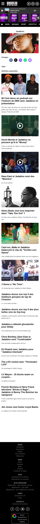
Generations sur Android (20, 479)
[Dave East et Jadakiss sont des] (20, 162)
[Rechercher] (33, 4)
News (7, 24)
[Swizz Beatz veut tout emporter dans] (20, 197)
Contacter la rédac (20, 471)
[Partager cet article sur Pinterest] (20, 61)
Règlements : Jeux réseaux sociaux (20, 485)
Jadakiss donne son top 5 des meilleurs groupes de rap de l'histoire (17, 297)
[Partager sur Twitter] (15, 61)
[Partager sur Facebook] (10, 61)
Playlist (20, 451)
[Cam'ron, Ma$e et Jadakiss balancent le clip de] (20, 233)
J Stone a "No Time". (12, 284)
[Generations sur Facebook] (12, 509)
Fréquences (20, 456)
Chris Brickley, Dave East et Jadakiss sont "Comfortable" (16, 338)
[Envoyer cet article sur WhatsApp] (25, 61)
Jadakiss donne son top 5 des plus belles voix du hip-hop (20, 310)
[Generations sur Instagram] (27, 509)
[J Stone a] (20, 270)
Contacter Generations (20, 504)
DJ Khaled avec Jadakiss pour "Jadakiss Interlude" (17, 350)
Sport (23, 24)
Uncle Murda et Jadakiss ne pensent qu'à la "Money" (16, 141)
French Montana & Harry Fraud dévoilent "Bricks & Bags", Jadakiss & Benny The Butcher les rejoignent (19, 391)
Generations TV (20, 496)
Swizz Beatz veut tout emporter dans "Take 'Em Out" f (17, 212)
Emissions (20, 447)
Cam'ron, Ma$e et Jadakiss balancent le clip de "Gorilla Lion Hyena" (18, 250)
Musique (15, 24)
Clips (20, 498)
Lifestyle (32, 24)
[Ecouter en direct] (29, 4)
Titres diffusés (20, 454)
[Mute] (34, 10)
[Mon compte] (37, 4)
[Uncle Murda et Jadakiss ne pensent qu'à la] (20, 126)
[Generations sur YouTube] (22, 509)
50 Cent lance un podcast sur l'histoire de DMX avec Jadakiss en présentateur (19, 101)
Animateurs (20, 449)
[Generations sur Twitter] (17, 509)
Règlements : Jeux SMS (20, 487)
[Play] (2, 10)
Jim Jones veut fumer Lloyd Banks (19, 407)
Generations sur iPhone (20, 477)
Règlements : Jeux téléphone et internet (20, 490)
